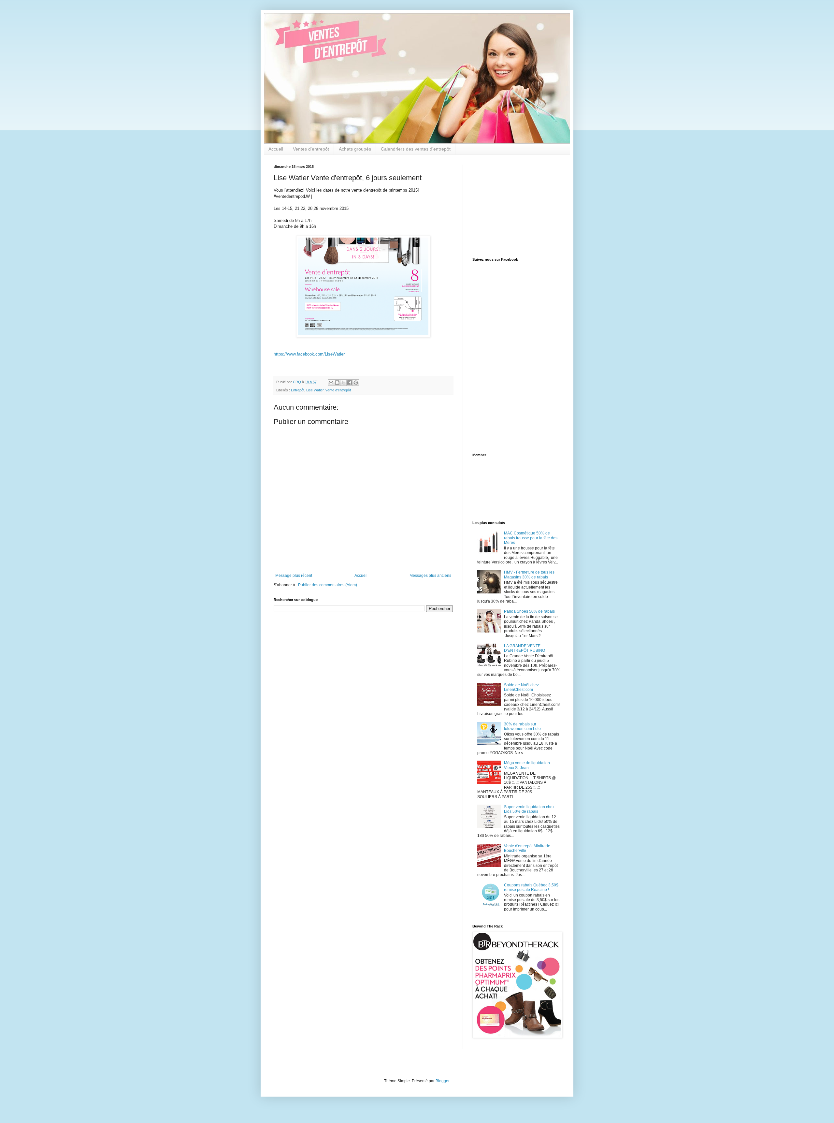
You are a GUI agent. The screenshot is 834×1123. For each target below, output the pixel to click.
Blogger (442, 1081)
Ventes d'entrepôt (311, 149)
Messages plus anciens (430, 575)
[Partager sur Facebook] (349, 382)
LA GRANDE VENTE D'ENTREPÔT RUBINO (524, 648)
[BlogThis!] (337, 382)
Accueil (275, 149)
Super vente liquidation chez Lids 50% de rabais (529, 809)
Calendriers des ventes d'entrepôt (416, 149)
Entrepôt (297, 390)
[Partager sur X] (343, 382)
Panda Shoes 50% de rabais (529, 611)
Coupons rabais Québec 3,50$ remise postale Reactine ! (531, 887)
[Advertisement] (513, 205)
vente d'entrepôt (338, 390)
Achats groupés (355, 149)
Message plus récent (293, 575)
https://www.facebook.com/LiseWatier (309, 354)
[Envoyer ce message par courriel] (331, 382)
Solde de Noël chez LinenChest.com (521, 687)
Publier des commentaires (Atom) (327, 585)
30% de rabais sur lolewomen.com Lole (522, 726)
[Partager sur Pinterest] (355, 382)
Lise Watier (315, 390)
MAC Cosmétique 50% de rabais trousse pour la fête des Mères (530, 538)
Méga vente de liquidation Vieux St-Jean (527, 765)
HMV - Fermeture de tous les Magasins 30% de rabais (529, 574)
